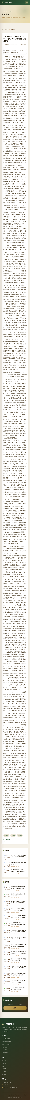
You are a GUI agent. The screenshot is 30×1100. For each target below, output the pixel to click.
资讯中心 (7, 29)
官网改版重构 (5, 1052)
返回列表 (8, 839)
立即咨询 (15, 1008)
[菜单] (26, 2)
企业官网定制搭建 (6, 1039)
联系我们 (4, 1071)
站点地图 (4, 1074)
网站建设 (6, 835)
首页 (2, 29)
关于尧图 (4, 1069)
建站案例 (4, 1063)
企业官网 (13, 835)
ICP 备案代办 (5, 1050)
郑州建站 (20, 835)
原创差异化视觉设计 (6, 1041)
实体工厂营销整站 (6, 1044)
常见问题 (15, 1097)
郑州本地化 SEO (5, 1047)
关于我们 (10, 1097)
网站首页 (4, 1060)
